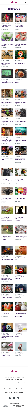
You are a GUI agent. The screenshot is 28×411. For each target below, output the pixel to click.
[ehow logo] (14, 2)
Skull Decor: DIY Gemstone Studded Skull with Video (7, 336)
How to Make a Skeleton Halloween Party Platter (6, 296)
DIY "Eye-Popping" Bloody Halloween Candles (19, 27)
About (6, 389)
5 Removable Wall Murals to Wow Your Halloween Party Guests (20, 140)
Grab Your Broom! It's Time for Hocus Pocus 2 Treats (20, 159)
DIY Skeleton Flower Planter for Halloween (20, 62)
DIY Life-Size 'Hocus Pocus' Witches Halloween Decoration (6, 27)
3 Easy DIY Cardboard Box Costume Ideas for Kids (21, 237)
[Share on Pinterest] (10, 398)
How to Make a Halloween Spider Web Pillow (6, 181)
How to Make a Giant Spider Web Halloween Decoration (6, 102)
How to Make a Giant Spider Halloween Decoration (6, 63)
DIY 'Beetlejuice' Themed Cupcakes (7, 45)
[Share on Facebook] (14, 398)
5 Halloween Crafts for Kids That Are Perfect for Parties (7, 121)
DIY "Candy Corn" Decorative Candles (5, 314)
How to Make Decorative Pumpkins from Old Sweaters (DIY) (20, 315)
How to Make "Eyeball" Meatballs (20, 81)
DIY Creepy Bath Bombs (20, 354)
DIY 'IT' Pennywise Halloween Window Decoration (19, 219)
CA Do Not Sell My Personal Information (18, 406)
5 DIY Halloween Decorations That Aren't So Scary (20, 102)
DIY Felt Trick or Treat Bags (20, 199)
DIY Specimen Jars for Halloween (20, 277)
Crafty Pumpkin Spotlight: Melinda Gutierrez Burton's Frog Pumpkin (6, 279)
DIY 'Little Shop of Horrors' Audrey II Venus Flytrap (20, 181)
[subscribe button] (24, 383)
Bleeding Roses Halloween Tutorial (5, 354)
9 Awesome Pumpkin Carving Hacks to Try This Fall (7, 259)
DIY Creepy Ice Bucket (20, 296)
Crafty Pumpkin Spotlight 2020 (7, 159)
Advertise (12, 389)
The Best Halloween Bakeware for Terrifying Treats (20, 121)
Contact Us (19, 389)
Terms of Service (18, 392)
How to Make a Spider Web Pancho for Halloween (6, 200)
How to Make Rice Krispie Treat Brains (21, 45)
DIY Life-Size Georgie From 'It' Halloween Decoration (6, 238)
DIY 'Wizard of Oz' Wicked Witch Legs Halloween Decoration (6, 219)
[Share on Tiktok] (18, 398)
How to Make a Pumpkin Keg (20, 258)
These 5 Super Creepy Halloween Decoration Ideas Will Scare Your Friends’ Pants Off (6, 141)
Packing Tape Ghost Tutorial (19, 335)
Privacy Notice (9, 392)
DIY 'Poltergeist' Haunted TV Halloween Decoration (7, 81)
